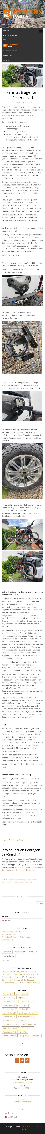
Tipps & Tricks (28, 882)
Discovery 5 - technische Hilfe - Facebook (18, 977)
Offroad (24, 1020)
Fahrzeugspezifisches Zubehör (14, 931)
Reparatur (27, 1028)
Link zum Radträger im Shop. (13, 840)
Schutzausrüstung (9, 934)
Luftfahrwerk (9, 1017)
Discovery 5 (26, 1001)
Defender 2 (9, 998)
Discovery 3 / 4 (10, 1001)
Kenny (29, 103)
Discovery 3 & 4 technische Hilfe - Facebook (19, 971)
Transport (9, 882)
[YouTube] (22, 1060)
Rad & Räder (29, 1024)
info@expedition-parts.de (22, 1082)
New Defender (22, 879)
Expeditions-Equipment (10, 937)
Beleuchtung (22, 994)
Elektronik (8, 1005)
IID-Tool (24, 1009)
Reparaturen (9, 1032)
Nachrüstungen (13, 879)
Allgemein (8, 994)
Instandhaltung (9, 1013)
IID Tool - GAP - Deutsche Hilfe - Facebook (18, 980)
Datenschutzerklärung (22, 1102)
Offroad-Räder (7, 940)
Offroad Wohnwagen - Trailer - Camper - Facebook (21, 982)
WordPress (27, 1126)
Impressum (22, 1099)
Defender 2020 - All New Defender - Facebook (20, 974)
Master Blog (22, 1129)
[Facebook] (17, 1060)
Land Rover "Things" (18, 882)
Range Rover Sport (11, 1028)
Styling (3, 882)
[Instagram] (27, 1060)
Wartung (36, 1036)
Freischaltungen (26, 937)
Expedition (21, 1005)
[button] (22, 859)
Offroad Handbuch (32, 879)
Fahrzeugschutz (10, 1009)
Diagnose (22, 998)
